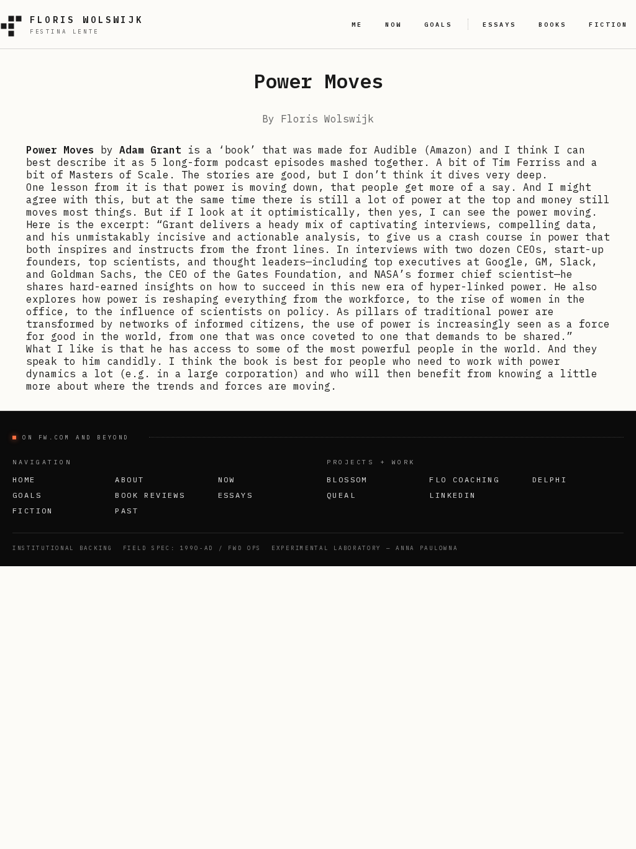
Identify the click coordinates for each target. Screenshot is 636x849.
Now (226, 479)
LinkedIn (452, 495)
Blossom (347, 479)
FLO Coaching (464, 479)
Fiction (32, 510)
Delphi (549, 479)
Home (24, 479)
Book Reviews (150, 495)
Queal (341, 495)
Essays (235, 495)
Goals (27, 495)
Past (127, 510)
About (129, 479)
